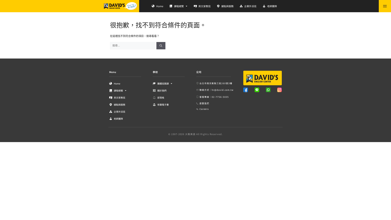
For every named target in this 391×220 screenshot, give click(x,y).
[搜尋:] (133, 45)
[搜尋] (160, 45)
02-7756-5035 (220, 96)
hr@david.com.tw (223, 89)
